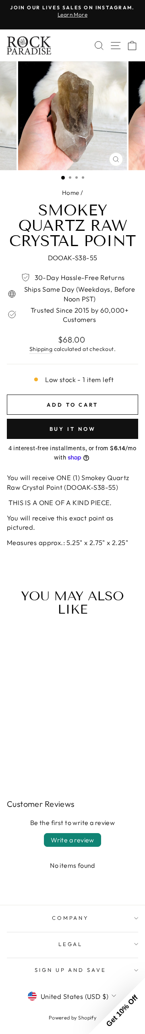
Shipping (40, 349)
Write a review (72, 840)
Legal (70, 944)
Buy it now (73, 429)
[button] (117, 1006)
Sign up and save (71, 970)
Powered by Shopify (72, 1017)
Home (70, 192)
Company (70, 918)
